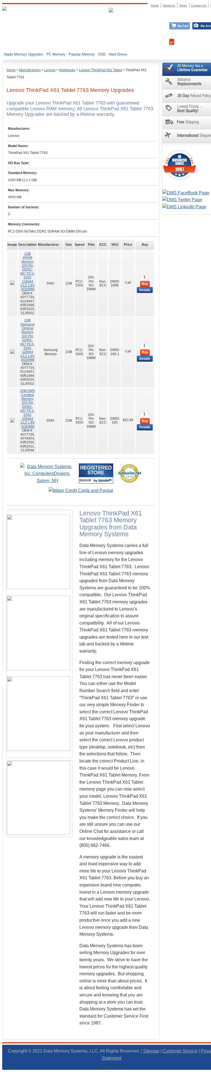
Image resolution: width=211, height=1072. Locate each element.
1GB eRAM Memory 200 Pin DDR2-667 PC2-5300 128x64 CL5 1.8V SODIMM (27, 271)
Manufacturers (30, 70)
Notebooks (67, 70)
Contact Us (198, 5)
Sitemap (151, 1051)
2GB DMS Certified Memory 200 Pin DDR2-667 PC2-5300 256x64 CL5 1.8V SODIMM (27, 409)
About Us (169, 5)
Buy (145, 284)
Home (11, 70)
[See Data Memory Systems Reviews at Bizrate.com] (96, 473)
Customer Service (180, 1051)
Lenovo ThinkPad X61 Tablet (100, 70)
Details (144, 290)
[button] (210, 1069)
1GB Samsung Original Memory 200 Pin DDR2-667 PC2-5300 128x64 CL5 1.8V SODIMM (27, 340)
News (183, 5)
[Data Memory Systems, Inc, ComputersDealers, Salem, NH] (47, 480)
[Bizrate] (105, 480)
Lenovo (49, 70)
